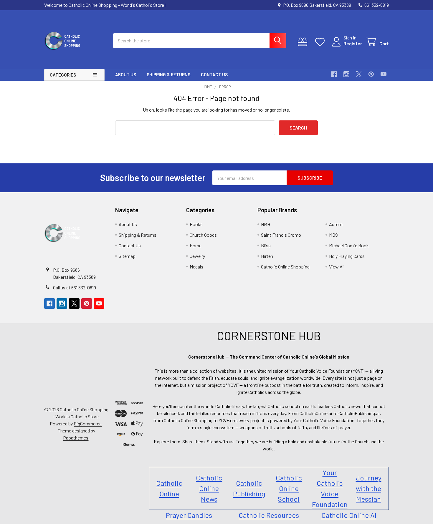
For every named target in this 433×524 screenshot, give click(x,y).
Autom (336, 224)
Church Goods (203, 235)
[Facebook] (334, 74)
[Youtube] (383, 74)
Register (352, 43)
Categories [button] (63, 74)
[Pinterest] (371, 74)
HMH (265, 224)
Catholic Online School (289, 488)
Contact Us (214, 74)
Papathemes (75, 437)
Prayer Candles (189, 515)
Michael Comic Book (349, 245)
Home (195, 245)
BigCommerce (88, 423)
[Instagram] (346, 74)
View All (336, 266)
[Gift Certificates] (304, 42)
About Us (125, 74)
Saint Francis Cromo (281, 235)
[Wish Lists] (321, 42)
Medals (196, 266)
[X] (358, 74)
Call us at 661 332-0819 (74, 287)
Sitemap (127, 256)
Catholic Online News (209, 488)
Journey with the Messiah (368, 488)
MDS (333, 235)
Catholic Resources (269, 515)
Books (196, 224)
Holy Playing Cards (347, 256)
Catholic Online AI (348, 515)
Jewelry (197, 256)
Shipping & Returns (168, 74)
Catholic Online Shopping (285, 266)
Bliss (266, 245)
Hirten (267, 256)
